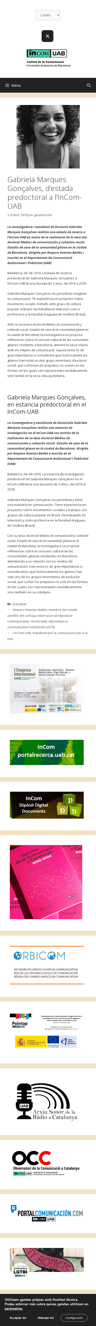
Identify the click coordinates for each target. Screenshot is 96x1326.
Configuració (74, 1318)
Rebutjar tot (46, 1318)
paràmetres (13, 1308)
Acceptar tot (18, 1318)
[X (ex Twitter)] (47, 36)
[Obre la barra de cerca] (88, 85)
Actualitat (19, 604)
